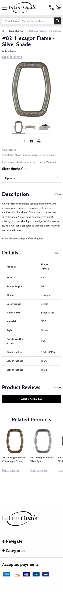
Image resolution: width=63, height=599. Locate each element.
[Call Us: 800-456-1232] (51, 7)
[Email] (31, 141)
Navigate (14, 541)
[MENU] (4, 7)
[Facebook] (24, 141)
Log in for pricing (12, 56)
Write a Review (9, 51)
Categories (16, 550)
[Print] (39, 141)
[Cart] (59, 7)
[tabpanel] (15, 457)
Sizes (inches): (14, 169)
